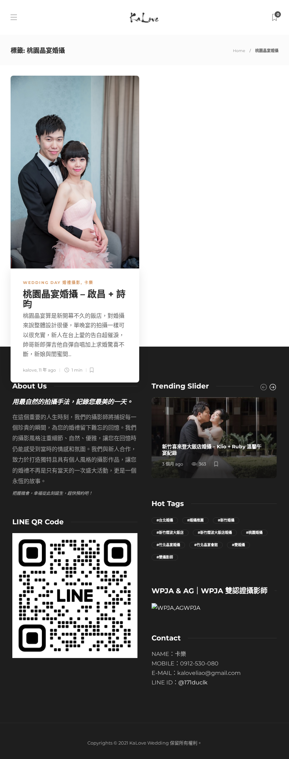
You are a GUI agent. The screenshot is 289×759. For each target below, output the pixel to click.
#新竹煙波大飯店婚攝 (215, 532)
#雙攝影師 (164, 557)
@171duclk (193, 682)
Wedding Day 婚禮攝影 (52, 282)
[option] (214, 438)
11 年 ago (47, 370)
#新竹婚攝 (226, 520)
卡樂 (88, 282)
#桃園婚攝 (254, 532)
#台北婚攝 (164, 520)
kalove (30, 370)
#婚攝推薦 (195, 520)
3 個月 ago (172, 464)
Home (239, 50)
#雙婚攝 (238, 545)
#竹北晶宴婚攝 (168, 545)
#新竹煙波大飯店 (170, 532)
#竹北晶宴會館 (206, 545)
